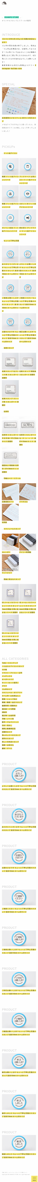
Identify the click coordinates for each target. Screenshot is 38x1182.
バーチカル (23, 502)
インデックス (7, 676)
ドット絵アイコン (10, 153)
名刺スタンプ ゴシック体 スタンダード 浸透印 (10, 402)
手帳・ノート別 (8, 719)
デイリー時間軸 (25, 552)
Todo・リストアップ (10, 663)
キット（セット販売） (10, 683)
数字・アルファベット (10, 722)
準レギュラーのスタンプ (11, 735)
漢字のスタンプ (8, 738)
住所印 (6, 411)
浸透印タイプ (7, 732)
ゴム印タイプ (7, 689)
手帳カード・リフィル (12, 478)
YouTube (14, 69)
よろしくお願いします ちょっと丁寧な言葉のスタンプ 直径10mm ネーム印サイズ (27, 270)
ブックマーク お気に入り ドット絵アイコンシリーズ (27, 180)
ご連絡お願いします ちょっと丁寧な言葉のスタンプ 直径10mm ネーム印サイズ (10, 304)
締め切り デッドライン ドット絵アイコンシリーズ (27, 231)
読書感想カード (8, 502)
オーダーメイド (8, 679)
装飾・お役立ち (8, 745)
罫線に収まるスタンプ (12, 579)
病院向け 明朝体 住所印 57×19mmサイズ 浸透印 (10, 468)
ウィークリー (7, 573)
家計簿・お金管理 (9, 715)
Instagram (6, 69)
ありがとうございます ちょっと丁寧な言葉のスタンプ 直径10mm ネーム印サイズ (10, 270)
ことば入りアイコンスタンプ (13, 666)
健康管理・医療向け (9, 706)
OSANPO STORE (11, 17)
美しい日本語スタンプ (10, 742)
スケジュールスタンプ (12, 529)
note (20, 69)
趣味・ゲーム (7, 748)
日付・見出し (7, 725)
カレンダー (6, 552)
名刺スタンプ (9, 348)
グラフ (4, 686)
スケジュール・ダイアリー (12, 692)
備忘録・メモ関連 (9, 709)
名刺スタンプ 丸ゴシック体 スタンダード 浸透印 (10, 374)
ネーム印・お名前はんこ (11, 696)
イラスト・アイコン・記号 (12, 673)
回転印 (4, 712)
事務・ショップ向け (9, 699)
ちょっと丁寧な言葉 (11, 241)
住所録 (4, 522)
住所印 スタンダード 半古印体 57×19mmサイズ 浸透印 (10, 438)
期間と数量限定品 (9, 729)
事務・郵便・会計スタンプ (12, 702)
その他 (4, 670)
